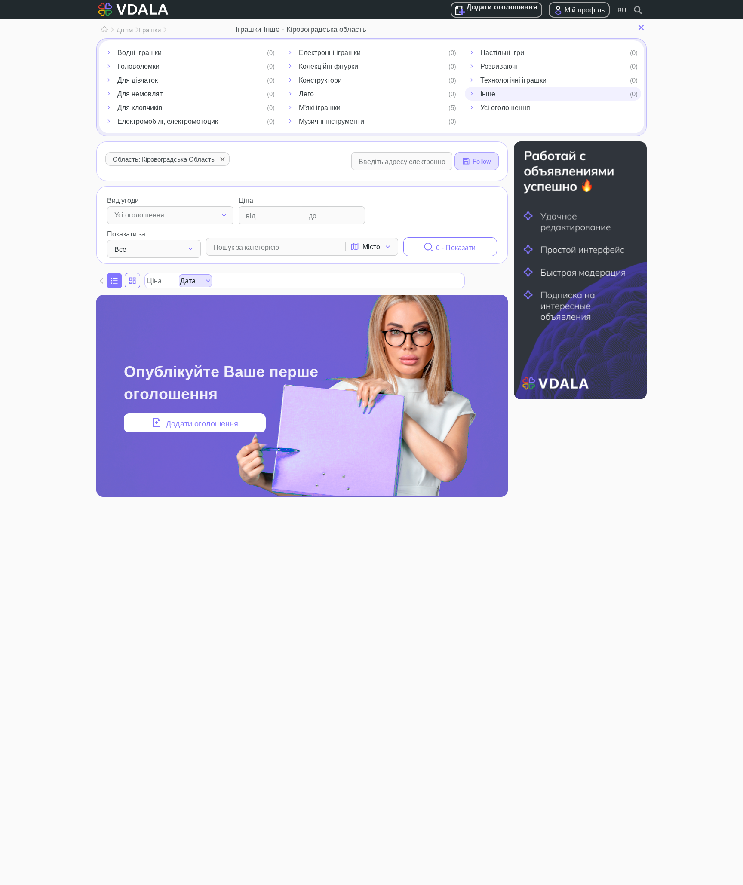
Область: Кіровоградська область (164, 158)
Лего (306, 93)
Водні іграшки (139, 52)
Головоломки (138, 66)
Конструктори (320, 80)
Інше (487, 93)
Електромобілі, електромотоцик (167, 121)
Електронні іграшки (330, 52)
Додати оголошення (502, 7)
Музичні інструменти (331, 121)
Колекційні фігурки (328, 66)
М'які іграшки (320, 107)
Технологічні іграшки (513, 80)
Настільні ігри (502, 52)
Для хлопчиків (140, 107)
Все (120, 249)
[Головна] (104, 30)
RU (621, 10)
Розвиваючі (498, 66)
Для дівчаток (137, 80)
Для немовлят (140, 93)
